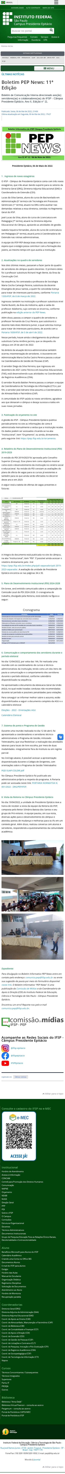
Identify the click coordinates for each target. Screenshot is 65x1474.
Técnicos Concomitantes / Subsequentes (20, 1372)
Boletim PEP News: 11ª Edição (27, 85)
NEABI (4, 1195)
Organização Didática (11, 1279)
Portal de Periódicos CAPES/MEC (16, 1412)
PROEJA (5, 1386)
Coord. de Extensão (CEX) (13, 1336)
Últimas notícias (13, 74)
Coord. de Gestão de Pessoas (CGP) (17, 1340)
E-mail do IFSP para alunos (13, 1266)
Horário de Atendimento (13, 1171)
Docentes (6, 1226)
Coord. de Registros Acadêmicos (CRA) (19, 1350)
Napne (5, 1360)
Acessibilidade (17, 8)
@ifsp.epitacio (18, 1048)
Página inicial (7, 46)
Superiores (6, 1379)
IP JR (3, 61)
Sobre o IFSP (7, 1213)
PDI (3, 1209)
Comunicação (8, 1185)
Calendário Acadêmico (12, 1255)
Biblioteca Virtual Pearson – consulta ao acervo (23, 1405)
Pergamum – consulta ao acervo (16, 1408)
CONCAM (6, 1178)
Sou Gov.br (41, 58)
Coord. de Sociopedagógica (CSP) (16, 1353)
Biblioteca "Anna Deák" (12, 1401)
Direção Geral (8, 1202)
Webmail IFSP (15, 58)
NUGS (4, 1199)
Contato (34, 37)
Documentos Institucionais (14, 1233)
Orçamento (7, 1192)
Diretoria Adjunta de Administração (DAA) (20, 1312)
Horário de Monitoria (11, 1293)
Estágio (5, 1269)
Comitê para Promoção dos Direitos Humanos (22, 1182)
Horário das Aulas (10, 1272)
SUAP (33, 58)
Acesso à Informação (11, 1175)
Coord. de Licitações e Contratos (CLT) (19, 1343)
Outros (5, 1389)
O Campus (6, 1216)
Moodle (5, 58)
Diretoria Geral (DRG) (11, 1308)
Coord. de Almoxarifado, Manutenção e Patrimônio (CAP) (27, 1322)
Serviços (44, 37)
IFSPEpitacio (17, 1063)
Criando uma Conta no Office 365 (16, 1259)
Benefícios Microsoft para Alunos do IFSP (20, 1252)
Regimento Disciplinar (11, 1283)
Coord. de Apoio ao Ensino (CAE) (16, 1319)
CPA (45, 40)
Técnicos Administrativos (13, 1230)
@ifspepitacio (18, 1055)
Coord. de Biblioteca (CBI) (13, 1326)
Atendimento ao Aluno (12, 1290)
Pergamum (26, 58)
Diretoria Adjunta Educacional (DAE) (18, 1315)
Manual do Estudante (11, 1276)
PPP (3, 1206)
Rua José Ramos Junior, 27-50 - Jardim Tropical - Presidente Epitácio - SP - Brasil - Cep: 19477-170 (32, 1449)
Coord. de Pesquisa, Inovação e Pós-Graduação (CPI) (25, 1346)
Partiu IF (5, 1383)
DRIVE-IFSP (51, 58)
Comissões (6, 1220)
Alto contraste (33, 8)
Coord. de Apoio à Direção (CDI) (16, 1333)
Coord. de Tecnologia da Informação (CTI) (20, 1357)
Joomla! (37, 1459)
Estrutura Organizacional (13, 1223)
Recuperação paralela (11, 1297)
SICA (57, 58)
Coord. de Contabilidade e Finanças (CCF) (20, 1329)
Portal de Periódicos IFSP (13, 1415)
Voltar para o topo (53, 1093)
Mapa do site (48, 8)
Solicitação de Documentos (14, 1286)
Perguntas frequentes (17, 37)
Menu (50, 68)
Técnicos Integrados (11, 1376)
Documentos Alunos (11, 1262)
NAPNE (5, 1188)
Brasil (9, 2)
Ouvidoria (35, 40)
